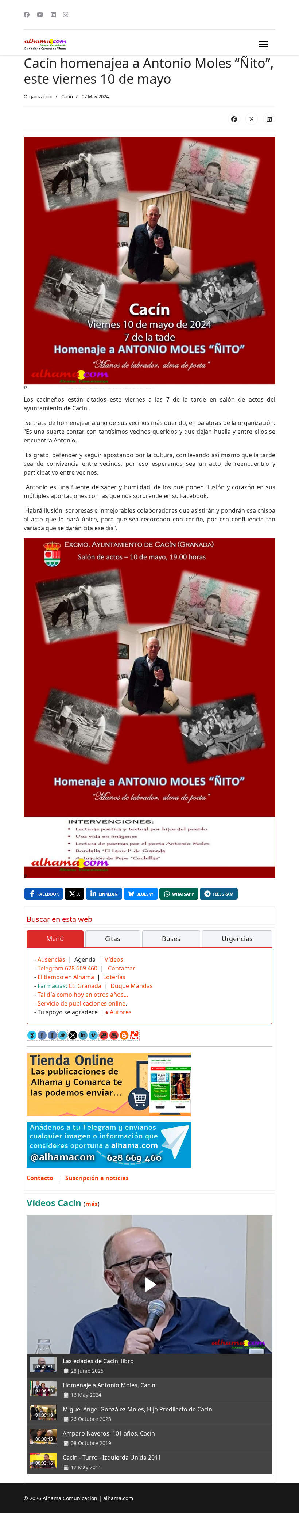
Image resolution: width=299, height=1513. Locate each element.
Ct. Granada (85, 986)
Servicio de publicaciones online (81, 1003)
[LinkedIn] (269, 119)
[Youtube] (40, 15)
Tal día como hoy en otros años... (83, 995)
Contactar (121, 968)
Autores (121, 1012)
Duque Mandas (131, 986)
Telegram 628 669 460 (67, 968)
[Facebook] (27, 15)
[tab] (55, 939)
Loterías (114, 977)
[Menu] (263, 44)
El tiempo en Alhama (66, 977)
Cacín (67, 96)
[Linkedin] (53, 15)
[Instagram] (65, 15)
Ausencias (51, 959)
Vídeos (114, 959)
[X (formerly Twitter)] (251, 119)
